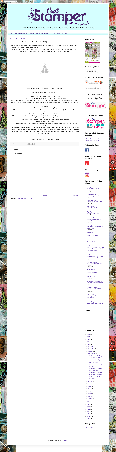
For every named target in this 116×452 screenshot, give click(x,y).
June (89, 386)
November (91, 348)
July (89, 383)
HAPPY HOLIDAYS (92, 207)
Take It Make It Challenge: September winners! (95, 356)
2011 (88, 411)
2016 (88, 344)
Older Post (76, 195)
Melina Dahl (90, 240)
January (90, 398)
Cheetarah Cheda (92, 287)
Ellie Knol (90, 225)
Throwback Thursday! (94, 360)
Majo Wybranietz (92, 212)
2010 (88, 414)
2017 (88, 341)
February (91, 396)
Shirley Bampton (92, 187)
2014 (88, 404)
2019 (88, 336)
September (91, 353)
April (89, 391)
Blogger (66, 440)
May (89, 388)
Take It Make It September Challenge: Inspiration (95, 373)
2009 (88, 416)
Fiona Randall (91, 294)
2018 (88, 339)
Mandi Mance (91, 269)
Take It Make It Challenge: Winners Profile (95, 369)
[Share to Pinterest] (34, 144)
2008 (88, 419)
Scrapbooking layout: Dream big (95, 196)
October (90, 351)
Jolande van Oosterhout (94, 281)
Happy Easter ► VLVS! (93, 213)
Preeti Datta (90, 245)
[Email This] (28, 144)
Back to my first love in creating (95, 282)
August (90, 381)
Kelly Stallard (91, 277)
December (91, 346)
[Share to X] (31, 144)
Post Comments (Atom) (25, 198)
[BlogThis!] (29, 144)
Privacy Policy (90, 427)
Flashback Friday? (93, 362)
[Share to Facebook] (33, 144)
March (90, 393)
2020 (88, 334)
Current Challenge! (21, 33)
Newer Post (14, 195)
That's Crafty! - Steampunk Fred (95, 303)
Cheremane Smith (92, 262)
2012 (88, 409)
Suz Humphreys (91, 254)
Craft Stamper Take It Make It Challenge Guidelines (48, 33)
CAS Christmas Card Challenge (95, 201)
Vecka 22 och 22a (91, 241)
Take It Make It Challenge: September (95, 377)
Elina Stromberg (92, 194)
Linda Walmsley (91, 200)
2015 (88, 401)
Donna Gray (90, 302)
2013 (88, 406)
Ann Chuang (90, 206)
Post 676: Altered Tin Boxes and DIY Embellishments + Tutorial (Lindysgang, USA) (95, 249)
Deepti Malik (90, 232)
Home (10, 33)
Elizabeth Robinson (93, 217)
